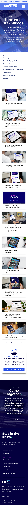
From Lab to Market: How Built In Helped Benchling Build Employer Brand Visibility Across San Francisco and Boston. (13, 229)
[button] (23, 6)
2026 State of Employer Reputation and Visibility (13, 206)
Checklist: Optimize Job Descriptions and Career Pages (12, 125)
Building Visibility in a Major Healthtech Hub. (14, 146)
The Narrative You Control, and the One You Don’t (13, 186)
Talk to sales (4, 1)
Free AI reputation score (14, 1)
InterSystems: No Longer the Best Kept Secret (14, 166)
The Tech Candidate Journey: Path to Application (14, 336)
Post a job (24, 1)
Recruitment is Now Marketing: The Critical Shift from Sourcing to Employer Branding (14, 293)
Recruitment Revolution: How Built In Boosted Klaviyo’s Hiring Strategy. (13, 316)
